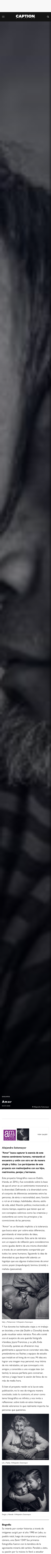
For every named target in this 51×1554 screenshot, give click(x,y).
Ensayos (6, 1096)
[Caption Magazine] (25, 17)
